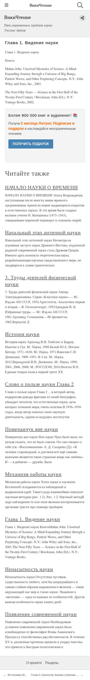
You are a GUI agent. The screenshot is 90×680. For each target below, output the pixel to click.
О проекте (34, 663)
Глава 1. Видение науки (32, 519)
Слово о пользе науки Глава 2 (39, 384)
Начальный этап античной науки (43, 232)
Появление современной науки (41, 614)
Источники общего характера (26, 675)
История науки (22, 334)
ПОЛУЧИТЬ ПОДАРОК (31, 144)
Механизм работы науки (33, 474)
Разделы (52, 663)
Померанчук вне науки (31, 429)
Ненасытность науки (29, 569)
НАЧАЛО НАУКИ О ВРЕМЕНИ (41, 187)
